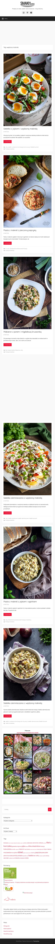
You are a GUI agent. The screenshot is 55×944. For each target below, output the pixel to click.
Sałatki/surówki (35, 147)
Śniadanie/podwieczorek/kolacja (18, 248)
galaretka (14, 846)
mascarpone (40, 849)
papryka (38, 852)
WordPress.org (8, 934)
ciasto (21, 843)
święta (27, 858)
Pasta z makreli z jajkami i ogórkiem (20, 601)
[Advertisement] (27, 33)
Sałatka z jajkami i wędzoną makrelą (20, 128)
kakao (26, 846)
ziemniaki (6, 858)
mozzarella (7, 852)
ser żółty (36, 855)
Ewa (8, 131)
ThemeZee (36, 941)
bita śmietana (11, 843)
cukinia (24, 843)
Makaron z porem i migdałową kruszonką (22, 332)
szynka (44, 855)
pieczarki (45, 852)
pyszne (24, 855)
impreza (19, 846)
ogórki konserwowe (26, 852)
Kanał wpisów (7, 928)
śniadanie (22, 858)
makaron (21, 849)
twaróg (47, 855)
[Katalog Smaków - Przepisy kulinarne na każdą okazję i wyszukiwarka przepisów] (26, 882)
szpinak (40, 855)
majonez (17, 849)
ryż (27, 855)
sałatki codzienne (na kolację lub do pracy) (19, 147)
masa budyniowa (33, 849)
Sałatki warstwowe (13, 518)
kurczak (13, 849)
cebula (18, 843)
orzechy (33, 852)
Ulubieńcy (28, 620)
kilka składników (34, 846)
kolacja (43, 846)
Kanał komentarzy (9, 931)
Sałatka (30, 855)
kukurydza (7, 849)
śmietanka (17, 858)
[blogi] (6, 884)
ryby (7, 147)
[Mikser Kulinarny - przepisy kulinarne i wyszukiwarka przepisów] (10, 878)
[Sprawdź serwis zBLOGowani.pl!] (27, 893)
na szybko (14, 852)
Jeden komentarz (10, 723)
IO (6, 248)
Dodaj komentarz (10, 149)
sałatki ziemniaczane (23, 518)
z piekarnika (11, 858)
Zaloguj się (6, 926)
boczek (15, 843)
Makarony (17, 350)
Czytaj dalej (8, 141)
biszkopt (6, 843)
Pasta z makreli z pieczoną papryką (20, 230)
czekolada (29, 843)
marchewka (27, 849)
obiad (20, 852)
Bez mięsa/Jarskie (10, 350)
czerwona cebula (37, 843)
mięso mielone (47, 849)
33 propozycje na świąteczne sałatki (27, 732)
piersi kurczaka (8, 855)
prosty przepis (18, 855)
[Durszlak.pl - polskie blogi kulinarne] (8, 880)
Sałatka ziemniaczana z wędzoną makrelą (23, 498)
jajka (23, 846)
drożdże (44, 843)
